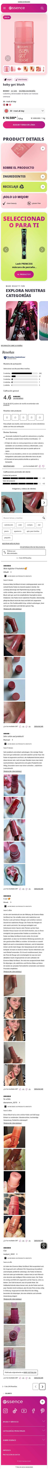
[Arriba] (42, 1401)
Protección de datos (11, 1455)
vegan (9, 79)
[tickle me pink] (10, 105)
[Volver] (6, 250)
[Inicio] (17, 8)
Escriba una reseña (27, 91)
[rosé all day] (4, 105)
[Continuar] (42, 250)
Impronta (7, 1450)
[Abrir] (4, 8)
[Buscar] (42, 8)
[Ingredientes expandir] (43, 176)
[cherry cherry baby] (7, 105)
